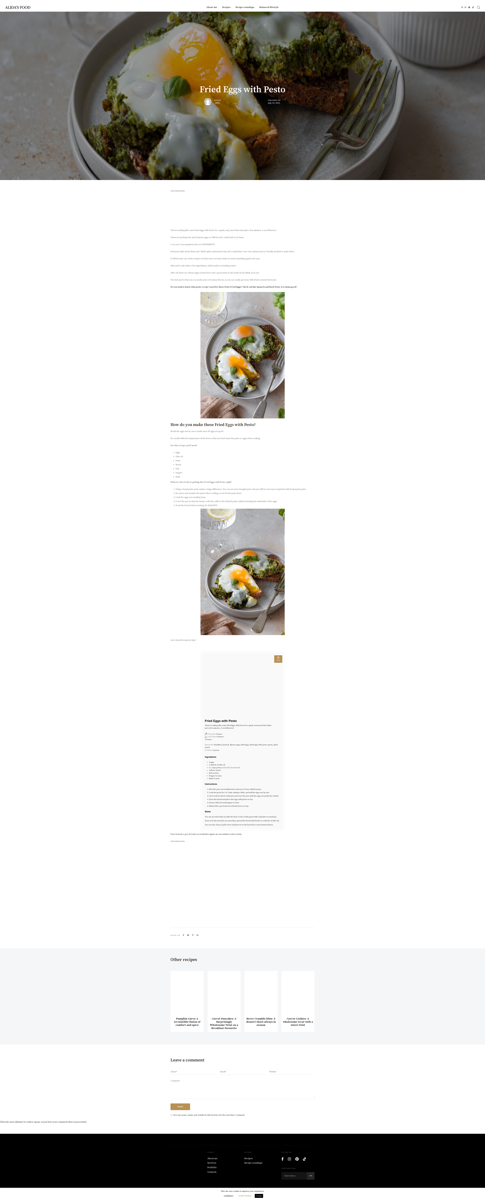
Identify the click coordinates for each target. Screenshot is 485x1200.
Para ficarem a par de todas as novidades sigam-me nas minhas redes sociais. (207, 834)
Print (278, 660)
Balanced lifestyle (269, 7)
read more (228, 1196)
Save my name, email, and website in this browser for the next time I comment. (209, 1115)
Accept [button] (259, 1196)
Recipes (226, 7)
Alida (217, 103)
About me (211, 7)
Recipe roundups (245, 7)
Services (211, 1162)
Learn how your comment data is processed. (64, 1121)
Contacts (211, 1172)
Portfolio (212, 1167)
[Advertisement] (242, 210)
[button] (478, 7)
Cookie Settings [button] (245, 1196)
